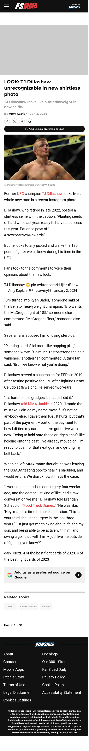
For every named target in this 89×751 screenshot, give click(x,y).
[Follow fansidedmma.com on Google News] (78, 575)
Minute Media (23, 711)
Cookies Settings (17, 700)
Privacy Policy (53, 677)
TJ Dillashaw (52, 193)
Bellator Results (28, 606)
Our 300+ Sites (54, 662)
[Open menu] (6, 6)
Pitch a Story (13, 677)
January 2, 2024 (65, 290)
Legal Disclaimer (17, 692)
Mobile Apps (13, 669)
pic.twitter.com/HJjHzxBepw (54, 285)
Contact (9, 662)
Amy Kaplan (18, 113)
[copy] (29, 121)
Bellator (46, 606)
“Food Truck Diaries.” (39, 505)
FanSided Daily (54, 669)
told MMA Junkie (35, 404)
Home (8, 625)
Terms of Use (14, 685)
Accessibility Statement (61, 692)
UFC (20, 193)
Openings (50, 654)
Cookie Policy (53, 685)
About (8, 654)
